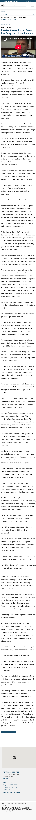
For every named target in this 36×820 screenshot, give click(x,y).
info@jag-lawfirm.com (10, 785)
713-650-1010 (29, 1)
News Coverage (6, 732)
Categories (4, 14)
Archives (3, 11)
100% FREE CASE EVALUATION (11, 1)
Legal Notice (5, 805)
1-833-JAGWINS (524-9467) (10, 787)
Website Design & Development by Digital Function (15, 815)
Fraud (14, 732)
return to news (5, 24)
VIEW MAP (5, 779)
